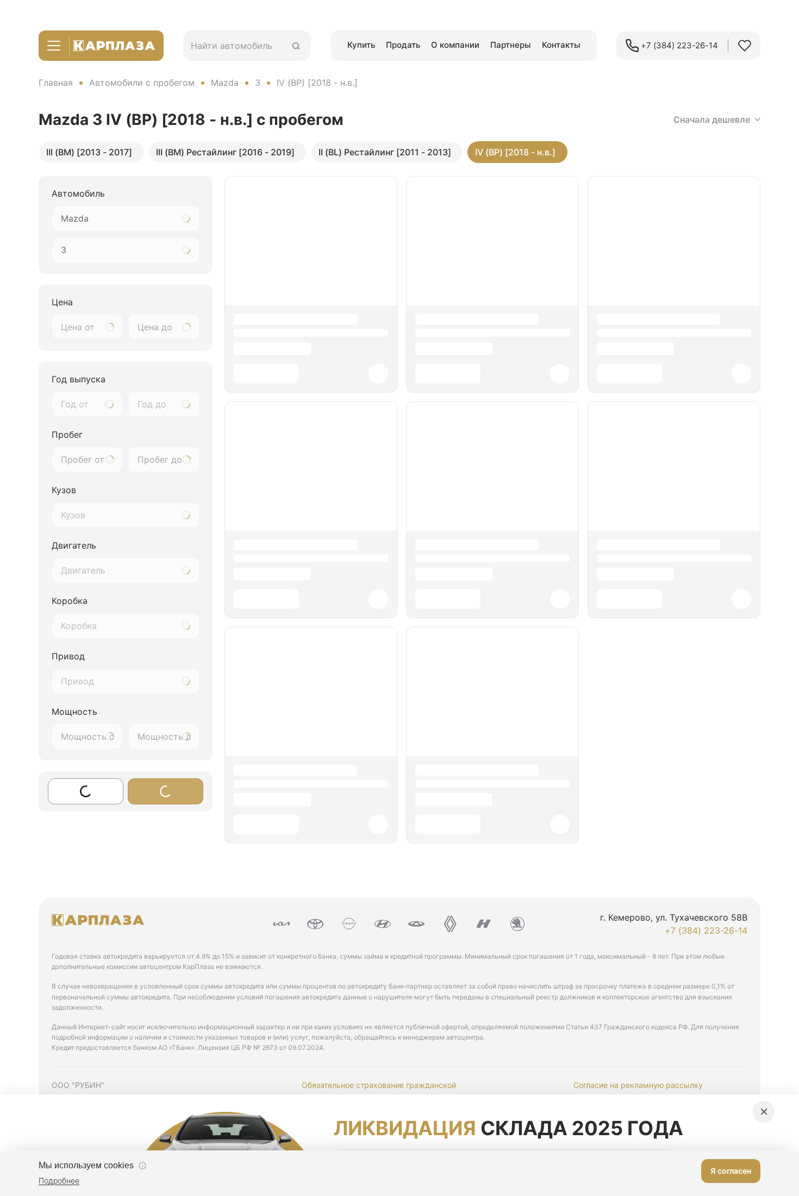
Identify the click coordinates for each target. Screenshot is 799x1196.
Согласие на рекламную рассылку (638, 1085)
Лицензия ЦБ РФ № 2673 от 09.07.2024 (260, 1047)
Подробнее (59, 1180)
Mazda (225, 82)
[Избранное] (744, 45)
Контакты (561, 45)
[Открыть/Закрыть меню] (54, 45)
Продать (403, 45)
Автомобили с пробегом (142, 82)
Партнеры (510, 45)
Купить (361, 45)
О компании (455, 45)
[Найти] (296, 45)
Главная (56, 82)
